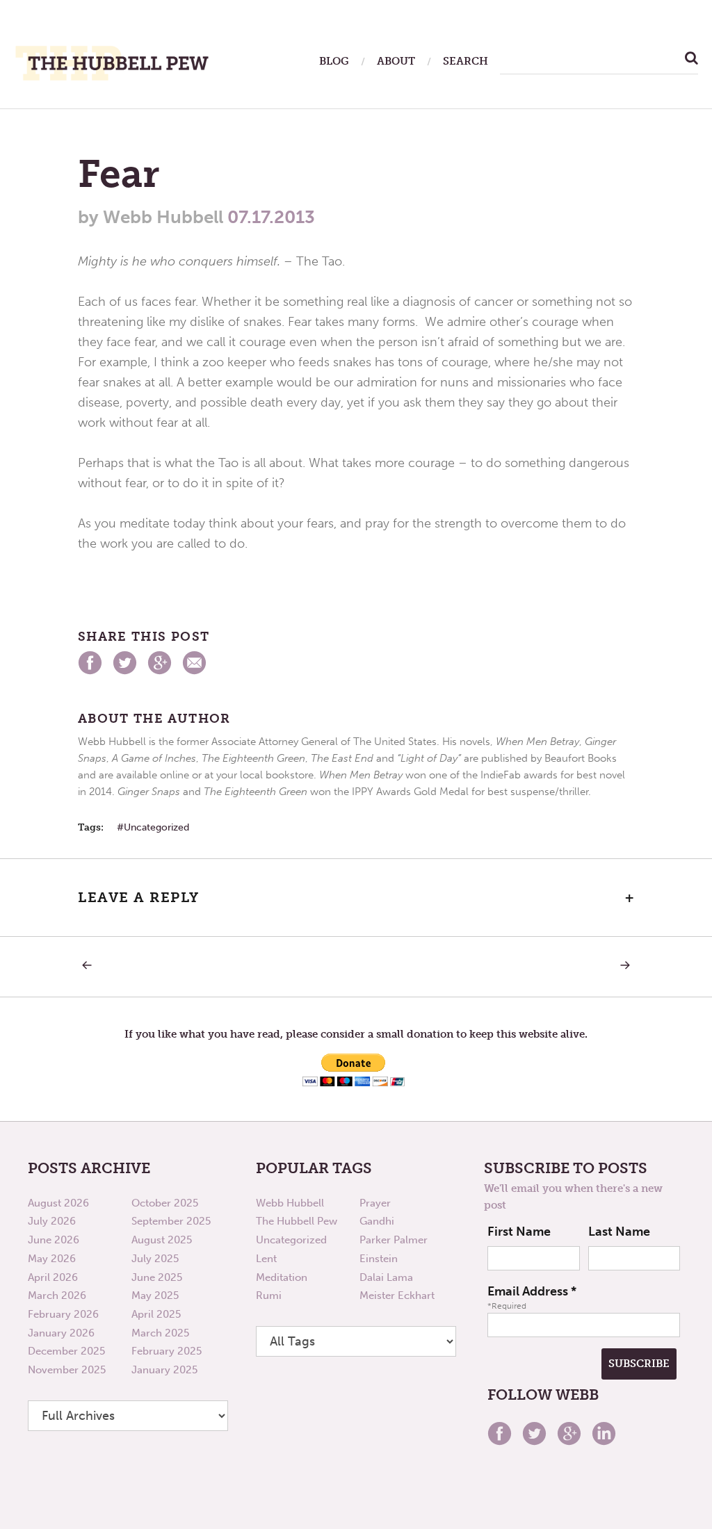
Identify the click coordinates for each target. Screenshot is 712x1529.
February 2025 (166, 1351)
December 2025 (66, 1351)
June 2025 (156, 1277)
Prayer (375, 1203)
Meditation (281, 1277)
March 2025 (160, 1333)
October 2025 (164, 1203)
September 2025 (171, 1221)
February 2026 (63, 1314)
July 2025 (155, 1258)
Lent (266, 1258)
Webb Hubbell (290, 1203)
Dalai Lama (386, 1277)
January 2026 (61, 1333)
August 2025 (161, 1240)
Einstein (378, 1258)
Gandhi (376, 1221)
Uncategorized (156, 827)
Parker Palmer (393, 1240)
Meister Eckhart (397, 1295)
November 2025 (67, 1370)
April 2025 (156, 1314)
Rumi (269, 1295)
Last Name (619, 1231)
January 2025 (164, 1370)
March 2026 (57, 1295)
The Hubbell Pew (296, 1221)
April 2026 (53, 1277)
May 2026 (52, 1258)
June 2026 (53, 1240)
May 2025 (155, 1295)
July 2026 (52, 1221)
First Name (519, 1231)
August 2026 (58, 1203)
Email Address (531, 1291)
